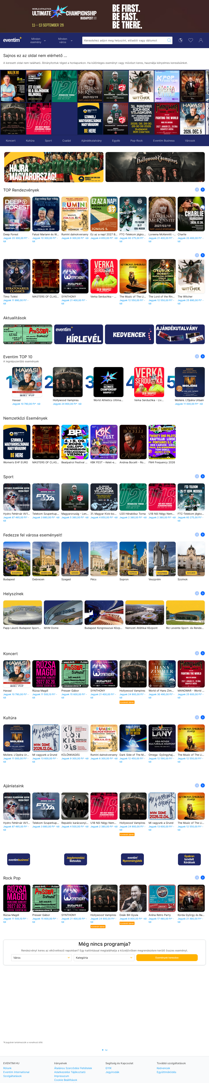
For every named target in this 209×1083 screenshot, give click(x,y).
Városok (190, 140)
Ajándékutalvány (91, 140)
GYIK (108, 1068)
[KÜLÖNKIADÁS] (192, 118)
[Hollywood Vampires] (13, 118)
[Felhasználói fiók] (201, 40)
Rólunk (7, 1068)
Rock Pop (12, 878)
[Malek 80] (13, 86)
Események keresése (166, 957)
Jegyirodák (112, 1072)
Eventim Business (164, 140)
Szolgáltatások (12, 1076)
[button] (81, 102)
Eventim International (16, 1072)
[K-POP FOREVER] (141, 86)
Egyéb (116, 140)
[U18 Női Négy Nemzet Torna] (39, 118)
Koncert (11, 140)
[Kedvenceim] (190, 39)
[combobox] (124, 40)
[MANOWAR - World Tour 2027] (141, 118)
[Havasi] (167, 118)
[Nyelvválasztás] (180, 40)
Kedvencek (163, 1068)
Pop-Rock (136, 140)
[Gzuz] (192, 86)
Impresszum (61, 1076)
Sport (48, 140)
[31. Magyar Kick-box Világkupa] (116, 118)
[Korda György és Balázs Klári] (167, 86)
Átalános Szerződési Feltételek (73, 1068)
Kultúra (30, 140)
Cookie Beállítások (65, 1080)
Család (66, 140)
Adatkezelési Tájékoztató (70, 1072)
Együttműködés (166, 1072)
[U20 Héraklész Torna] (64, 86)
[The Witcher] (116, 86)
